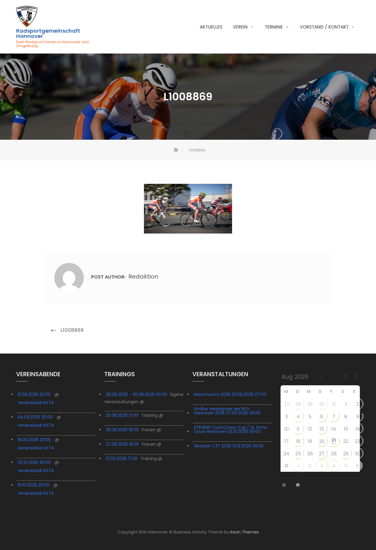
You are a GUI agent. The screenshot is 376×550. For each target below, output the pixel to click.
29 (310, 404)
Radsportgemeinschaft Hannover (48, 33)
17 (286, 441)
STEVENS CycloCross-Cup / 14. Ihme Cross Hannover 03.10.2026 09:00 (230, 429)
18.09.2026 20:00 (34, 440)
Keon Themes (244, 532)
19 (310, 441)
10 (286, 429)
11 (298, 429)
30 (322, 404)
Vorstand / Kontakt (324, 27)
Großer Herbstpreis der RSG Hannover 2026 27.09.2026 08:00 (227, 411)
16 (357, 429)
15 (346, 429)
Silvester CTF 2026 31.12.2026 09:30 (228, 446)
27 (286, 404)
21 (333, 440)
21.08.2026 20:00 (34, 394)
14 (333, 429)
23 (357, 441)
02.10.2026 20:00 (34, 462)
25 (298, 453)
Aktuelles (211, 27)
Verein (240, 27)
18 (298, 441)
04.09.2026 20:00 (35, 417)
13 (322, 429)
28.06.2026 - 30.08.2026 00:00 (136, 394)
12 (310, 429)
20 (322, 441)
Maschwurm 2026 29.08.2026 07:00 (230, 394)
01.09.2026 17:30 (121, 458)
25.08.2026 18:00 (122, 430)
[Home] (176, 150)
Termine (274, 27)
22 (345, 441)
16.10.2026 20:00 (33, 485)
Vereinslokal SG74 (36, 403)
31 (334, 404)
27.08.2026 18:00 (122, 444)
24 (286, 453)
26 (310, 453)
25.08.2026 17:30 (122, 415)
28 (298, 404)
